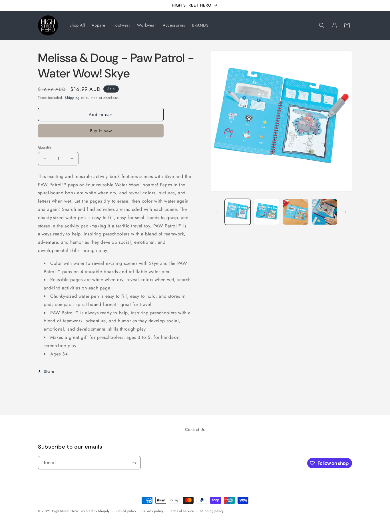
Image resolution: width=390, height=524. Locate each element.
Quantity (45, 147)
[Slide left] (217, 212)
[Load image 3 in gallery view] (296, 212)
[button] (321, 25)
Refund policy (126, 511)
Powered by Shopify (95, 511)
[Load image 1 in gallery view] (238, 212)
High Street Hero (65, 511)
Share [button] (49, 371)
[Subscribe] (134, 462)
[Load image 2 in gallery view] (267, 212)
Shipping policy (212, 511)
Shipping (72, 97)
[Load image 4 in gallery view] (324, 212)
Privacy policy (153, 511)
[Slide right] (345, 212)
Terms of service (181, 511)
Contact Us (195, 429)
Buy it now (101, 131)
